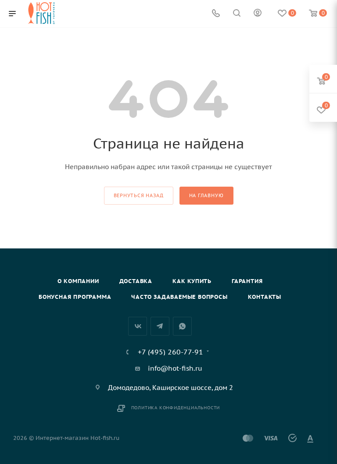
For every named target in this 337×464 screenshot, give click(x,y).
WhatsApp (182, 326)
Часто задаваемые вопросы (179, 297)
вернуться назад (139, 195)
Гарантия (247, 281)
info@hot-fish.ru (175, 368)
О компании (78, 281)
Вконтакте (137, 326)
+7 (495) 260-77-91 (170, 351)
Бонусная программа (75, 297)
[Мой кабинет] (258, 14)
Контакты (264, 297)
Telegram (160, 326)
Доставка (135, 281)
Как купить (192, 281)
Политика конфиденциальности (175, 408)
